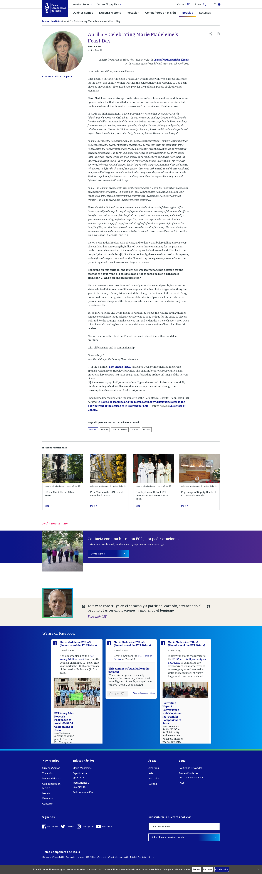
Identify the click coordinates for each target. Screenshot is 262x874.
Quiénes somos (83, 12)
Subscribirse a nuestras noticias (168, 837)
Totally (133, 857)
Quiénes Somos (51, 768)
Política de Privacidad (190, 768)
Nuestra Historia (110, 12)
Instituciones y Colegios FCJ (81, 785)
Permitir (196, 869)
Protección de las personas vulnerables (191, 775)
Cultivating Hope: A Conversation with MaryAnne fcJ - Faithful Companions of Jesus (172, 713)
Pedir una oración (83, 792)
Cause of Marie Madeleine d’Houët (171, 59)
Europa (92, 429)
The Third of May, (120, 366)
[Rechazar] (258, 869)
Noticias (187, 12)
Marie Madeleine (120, 429)
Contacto (47, 803)
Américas (153, 768)
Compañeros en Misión (160, 12)
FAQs (182, 782)
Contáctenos (98, 553)
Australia (153, 778)
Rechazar (207, 869)
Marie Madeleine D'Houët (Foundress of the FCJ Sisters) (78, 644)
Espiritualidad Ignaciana (80, 775)
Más (47, 506)
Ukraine (146, 429)
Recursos (205, 12)
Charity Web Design (146, 857)
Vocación (133, 12)
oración (135, 429)
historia (104, 429)
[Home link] (55, 8)
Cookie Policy (221, 869)
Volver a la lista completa (58, 76)
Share (152, 693)
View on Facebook (140, 693)
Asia (150, 773)
